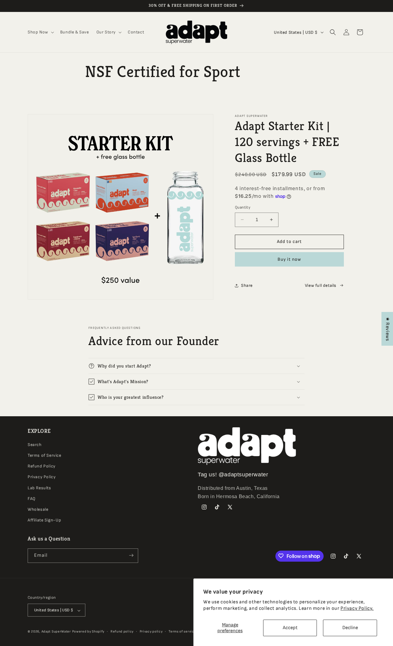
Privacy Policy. (357, 608)
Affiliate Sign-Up (44, 520)
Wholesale (38, 509)
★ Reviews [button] (387, 329)
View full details (321, 285)
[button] (40, 32)
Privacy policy (151, 631)
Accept (290, 628)
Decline (350, 628)
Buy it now (289, 259)
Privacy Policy (42, 477)
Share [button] (247, 285)
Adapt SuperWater (56, 632)
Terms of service (182, 631)
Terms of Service (44, 455)
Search (35, 444)
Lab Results (39, 487)
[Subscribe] (131, 555)
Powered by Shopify (88, 632)
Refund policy (122, 631)
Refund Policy (42, 466)
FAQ (32, 498)
